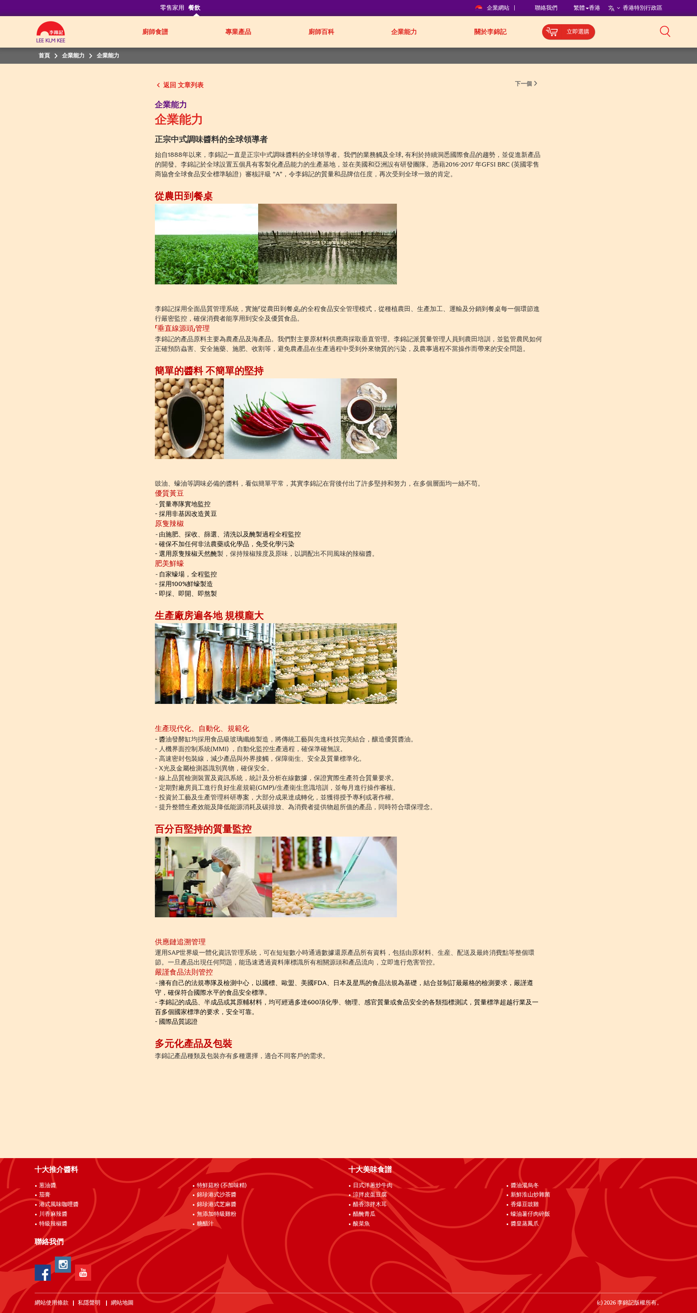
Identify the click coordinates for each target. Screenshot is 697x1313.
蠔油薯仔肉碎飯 (530, 1214)
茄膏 (44, 1195)
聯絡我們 (546, 8)
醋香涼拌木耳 (370, 1204)
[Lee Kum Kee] (51, 36)
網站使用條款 (52, 1303)
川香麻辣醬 (53, 1214)
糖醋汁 (205, 1224)
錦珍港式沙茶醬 (216, 1195)
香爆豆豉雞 (525, 1204)
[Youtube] (83, 1273)
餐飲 (194, 8)
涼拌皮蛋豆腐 (370, 1195)
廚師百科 (321, 32)
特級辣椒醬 (53, 1224)
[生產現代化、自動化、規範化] (276, 663)
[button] (665, 31)
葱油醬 (48, 1185)
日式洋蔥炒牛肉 (372, 1185)
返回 (170, 85)
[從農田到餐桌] (276, 243)
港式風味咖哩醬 (59, 1204)
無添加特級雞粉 (216, 1214)
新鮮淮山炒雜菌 (530, 1195)
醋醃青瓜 (364, 1214)
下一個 (523, 84)
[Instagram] (63, 1265)
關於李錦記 (490, 32)
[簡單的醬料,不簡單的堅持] (276, 418)
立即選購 (578, 32)
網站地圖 (123, 1303)
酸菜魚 (361, 1224)
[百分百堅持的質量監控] (276, 876)
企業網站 (499, 8)
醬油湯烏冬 (525, 1185)
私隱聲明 (90, 1303)
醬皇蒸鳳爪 (525, 1224)
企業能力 (404, 32)
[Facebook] (43, 1273)
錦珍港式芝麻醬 (216, 1204)
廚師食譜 (155, 32)
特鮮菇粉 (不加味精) (221, 1185)
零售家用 (172, 8)
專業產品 (238, 32)
